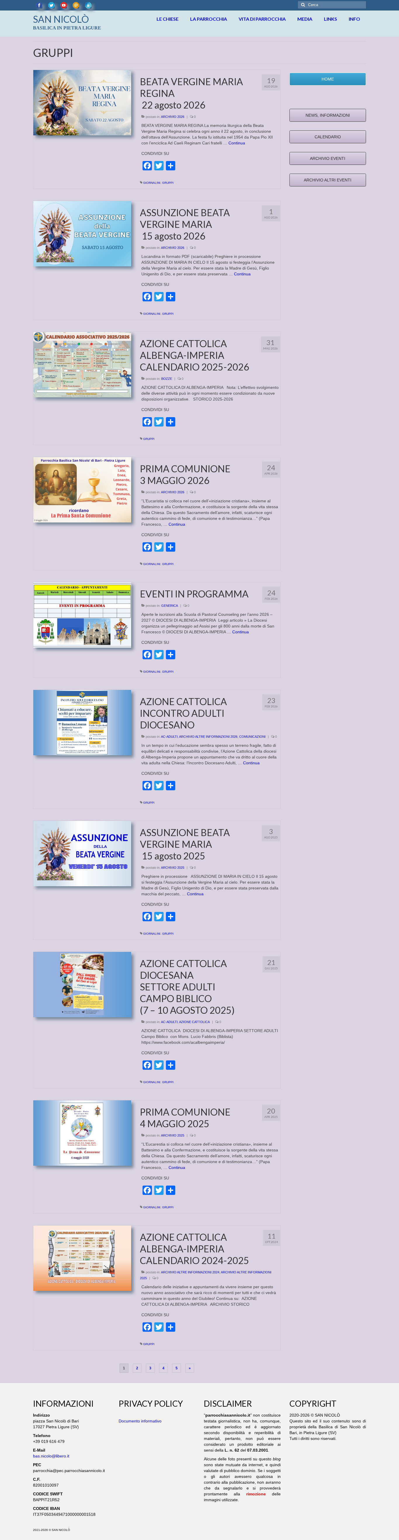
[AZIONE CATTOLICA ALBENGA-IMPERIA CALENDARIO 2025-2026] (82, 364)
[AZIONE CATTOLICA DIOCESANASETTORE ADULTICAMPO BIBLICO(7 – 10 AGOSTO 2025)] (82, 984)
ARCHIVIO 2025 (172, 867)
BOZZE (166, 378)
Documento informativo (140, 1421)
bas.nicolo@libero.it (51, 1456)
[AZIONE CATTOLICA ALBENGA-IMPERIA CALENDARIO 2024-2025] (82, 1258)
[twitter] (51, 5)
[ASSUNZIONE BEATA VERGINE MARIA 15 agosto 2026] (82, 233)
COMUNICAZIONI (252, 736)
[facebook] (39, 5)
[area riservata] (88, 5)
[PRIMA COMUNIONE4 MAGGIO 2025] (82, 1132)
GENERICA (169, 605)
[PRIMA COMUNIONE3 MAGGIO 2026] (82, 489)
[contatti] (76, 5)
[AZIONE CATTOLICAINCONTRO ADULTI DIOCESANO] (82, 722)
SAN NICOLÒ (61, 19)
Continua (236, 143)
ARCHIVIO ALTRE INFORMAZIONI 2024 (190, 1272)
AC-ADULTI (169, 736)
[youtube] (64, 5)
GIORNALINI (151, 182)
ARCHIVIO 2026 (172, 116)
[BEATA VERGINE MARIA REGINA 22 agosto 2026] (82, 102)
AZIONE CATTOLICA (194, 1022)
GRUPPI (168, 182)
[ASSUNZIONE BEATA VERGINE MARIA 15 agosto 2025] (82, 853)
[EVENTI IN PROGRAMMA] (82, 614)
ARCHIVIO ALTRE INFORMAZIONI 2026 (208, 736)
